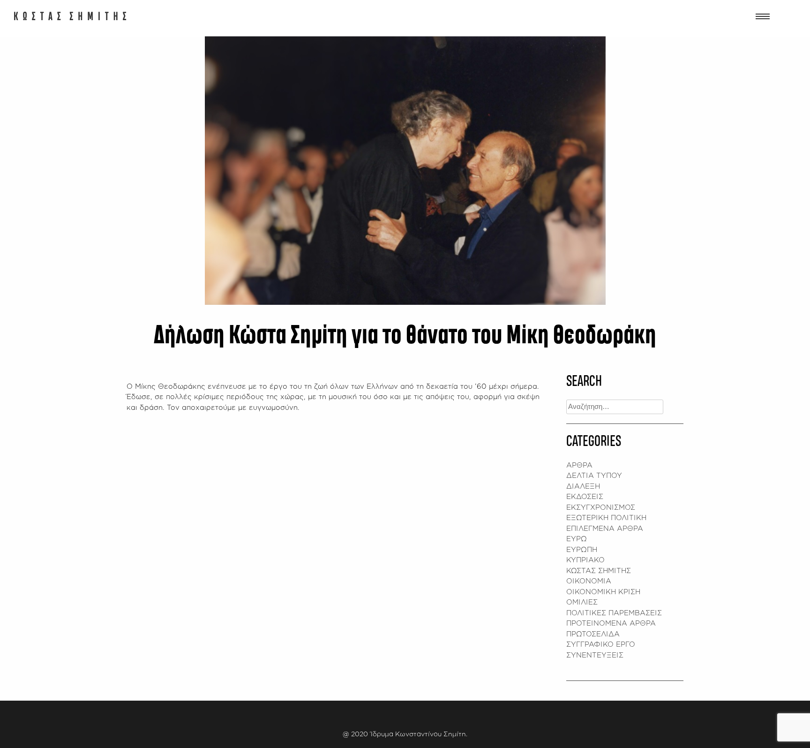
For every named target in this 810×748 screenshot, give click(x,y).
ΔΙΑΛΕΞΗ (583, 486)
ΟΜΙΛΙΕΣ (582, 602)
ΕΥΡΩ (576, 539)
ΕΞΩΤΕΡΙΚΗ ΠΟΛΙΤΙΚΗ (606, 517)
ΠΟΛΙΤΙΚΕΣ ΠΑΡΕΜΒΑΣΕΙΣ (614, 613)
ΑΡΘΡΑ (579, 465)
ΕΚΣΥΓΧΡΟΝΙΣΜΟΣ (600, 507)
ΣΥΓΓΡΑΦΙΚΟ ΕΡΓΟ (600, 644)
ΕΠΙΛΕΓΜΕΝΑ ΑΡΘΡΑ (604, 528)
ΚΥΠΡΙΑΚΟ (585, 560)
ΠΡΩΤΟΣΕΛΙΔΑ (593, 634)
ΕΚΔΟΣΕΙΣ (584, 496)
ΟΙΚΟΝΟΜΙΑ (588, 581)
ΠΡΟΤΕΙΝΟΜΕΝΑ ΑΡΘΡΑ (611, 623)
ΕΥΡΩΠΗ (581, 549)
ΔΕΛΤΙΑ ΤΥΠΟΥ (594, 475)
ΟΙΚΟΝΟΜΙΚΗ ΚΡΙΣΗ (603, 592)
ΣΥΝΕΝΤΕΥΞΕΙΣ (594, 655)
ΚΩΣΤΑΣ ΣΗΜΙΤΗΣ (598, 570)
